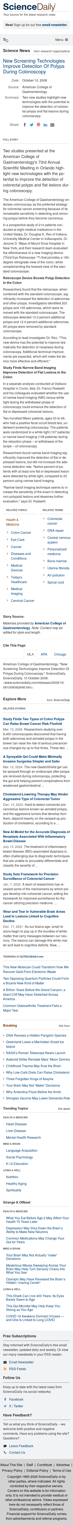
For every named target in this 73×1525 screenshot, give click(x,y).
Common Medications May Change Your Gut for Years (35, 1240)
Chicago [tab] (60, 654)
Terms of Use (61, 1470)
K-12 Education (17, 1163)
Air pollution (56, 575)
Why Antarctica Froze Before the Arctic (33, 1091)
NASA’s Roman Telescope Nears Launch (35, 1052)
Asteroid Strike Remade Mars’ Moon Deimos (38, 1059)
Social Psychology (19, 1157)
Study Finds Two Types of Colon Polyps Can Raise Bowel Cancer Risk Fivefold (33, 721)
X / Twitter (16, 1406)
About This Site (11, 1464)
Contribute (44, 1464)
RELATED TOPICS (16, 510)
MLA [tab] (30, 654)
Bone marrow (57, 561)
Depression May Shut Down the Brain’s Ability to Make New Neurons (34, 1230)
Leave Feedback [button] (21, 1445)
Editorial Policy (37, 1470)
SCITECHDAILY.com (31, 956)
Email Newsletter (21, 1362)
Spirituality (13, 1190)
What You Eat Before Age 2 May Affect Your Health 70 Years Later (37, 1220)
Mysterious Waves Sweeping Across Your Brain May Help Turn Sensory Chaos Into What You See (36, 1269)
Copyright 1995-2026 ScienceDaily (32, 1476)
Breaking (10, 1025)
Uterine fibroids (58, 568)
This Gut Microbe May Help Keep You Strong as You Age (33, 1308)
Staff (29, 1464)
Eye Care (18, 539)
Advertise (63, 1464)
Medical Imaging (17, 591)
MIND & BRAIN (11, 1144)
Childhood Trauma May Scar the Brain (33, 1065)
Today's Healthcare (19, 579)
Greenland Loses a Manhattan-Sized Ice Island (35, 1044)
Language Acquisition (22, 1150)
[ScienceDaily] (29, 7)
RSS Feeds (17, 1368)
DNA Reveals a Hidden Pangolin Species (36, 1035)
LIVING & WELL (12, 1170)
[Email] (52, 124)
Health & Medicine (12, 522)
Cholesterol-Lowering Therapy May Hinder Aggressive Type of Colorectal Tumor (35, 796)
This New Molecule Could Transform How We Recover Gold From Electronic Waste (36, 969)
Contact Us (17, 1452)
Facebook (16, 1399)
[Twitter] (31, 124)
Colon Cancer (21, 532)
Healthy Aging (16, 1183)
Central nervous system (58, 540)
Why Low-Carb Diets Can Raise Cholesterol (38, 1072)
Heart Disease (16, 1124)
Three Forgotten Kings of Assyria (29, 1078)
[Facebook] (24, 124)
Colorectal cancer (54, 521)
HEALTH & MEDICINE (15, 1117)
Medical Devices (17, 567)
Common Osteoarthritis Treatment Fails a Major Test (32, 1008)
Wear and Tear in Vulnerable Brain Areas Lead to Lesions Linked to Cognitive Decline (34, 916)
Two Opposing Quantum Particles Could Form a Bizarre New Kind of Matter (36, 980)
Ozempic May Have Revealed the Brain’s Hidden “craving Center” (35, 1281)
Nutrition (12, 1176)
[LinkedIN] (45, 124)
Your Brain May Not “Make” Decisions (33, 1085)
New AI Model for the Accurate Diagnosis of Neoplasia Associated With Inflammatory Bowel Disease (36, 836)
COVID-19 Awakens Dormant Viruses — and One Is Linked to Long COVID (35, 1318)
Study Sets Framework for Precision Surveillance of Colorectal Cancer (30, 876)
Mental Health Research (23, 1137)
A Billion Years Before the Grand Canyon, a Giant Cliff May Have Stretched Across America (34, 994)
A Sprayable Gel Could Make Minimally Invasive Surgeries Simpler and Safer (32, 759)
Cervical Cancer (22, 600)
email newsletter (54, 24)
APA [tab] (44, 654)
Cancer (16, 546)
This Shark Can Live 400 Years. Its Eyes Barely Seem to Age (35, 1297)
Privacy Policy (12, 1470)
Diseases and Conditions (21, 556)
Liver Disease (16, 1130)
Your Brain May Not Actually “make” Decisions (31, 1257)
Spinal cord (55, 582)
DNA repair (55, 530)
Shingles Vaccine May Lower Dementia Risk (38, 1098)
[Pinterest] (38, 124)
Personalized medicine (57, 551)
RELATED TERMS (53, 510)
